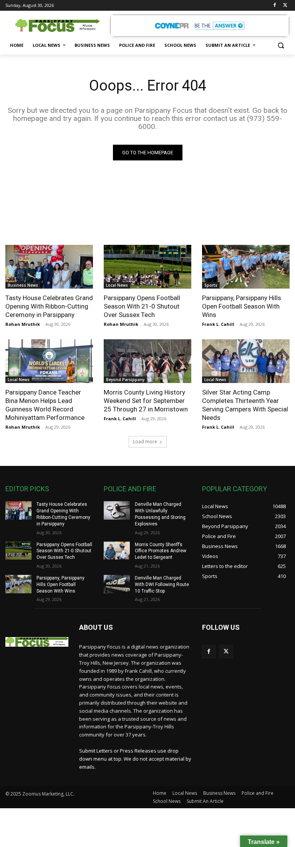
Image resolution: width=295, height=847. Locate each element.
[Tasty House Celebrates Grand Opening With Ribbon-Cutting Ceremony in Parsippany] (49, 267)
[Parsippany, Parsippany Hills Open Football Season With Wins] (246, 267)
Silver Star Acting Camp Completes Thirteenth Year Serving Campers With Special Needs (245, 404)
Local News (117, 285)
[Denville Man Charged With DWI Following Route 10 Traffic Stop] (117, 584)
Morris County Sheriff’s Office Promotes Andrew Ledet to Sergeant (160, 551)
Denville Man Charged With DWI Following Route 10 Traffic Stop (162, 584)
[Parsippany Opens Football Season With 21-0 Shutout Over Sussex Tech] (147, 267)
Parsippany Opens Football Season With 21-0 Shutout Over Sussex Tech (142, 306)
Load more (145, 441)
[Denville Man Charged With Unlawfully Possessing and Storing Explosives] (117, 510)
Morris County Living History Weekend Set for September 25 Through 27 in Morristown (146, 400)
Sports (210, 285)
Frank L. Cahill (218, 324)
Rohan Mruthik (22, 324)
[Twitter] (285, 5)
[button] (281, 45)
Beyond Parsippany (125, 379)
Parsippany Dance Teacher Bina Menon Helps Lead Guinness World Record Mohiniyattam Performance (45, 404)
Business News (23, 285)
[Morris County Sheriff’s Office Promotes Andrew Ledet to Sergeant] (117, 551)
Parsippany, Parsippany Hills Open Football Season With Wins (241, 306)
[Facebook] (274, 5)
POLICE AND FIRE (130, 489)
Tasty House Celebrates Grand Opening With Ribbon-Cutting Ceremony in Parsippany (49, 306)
